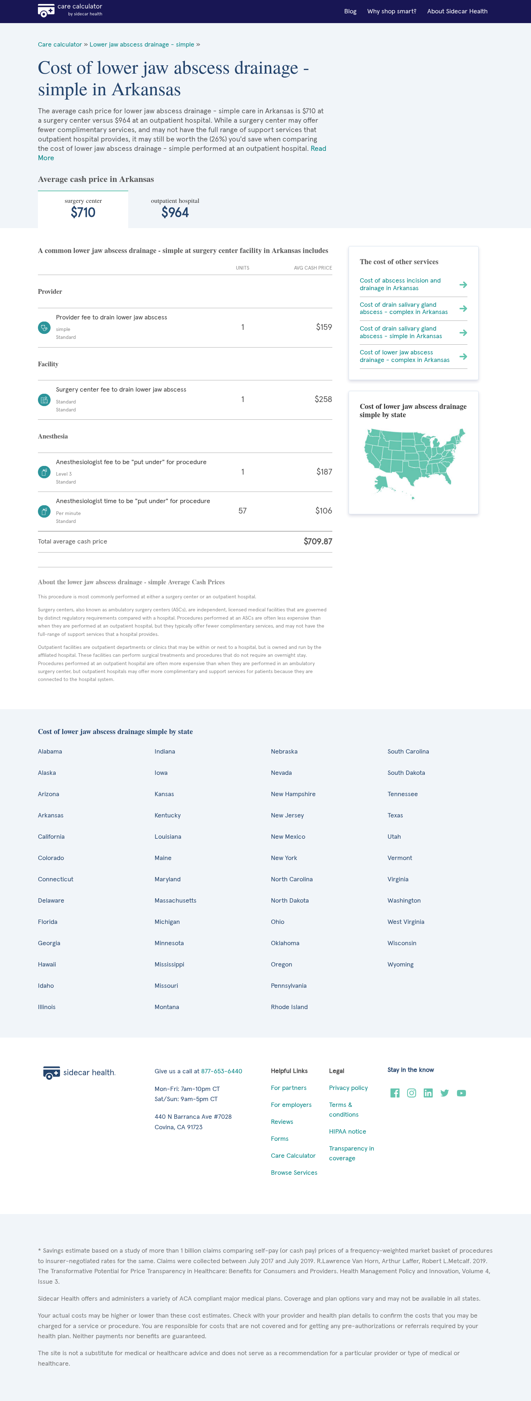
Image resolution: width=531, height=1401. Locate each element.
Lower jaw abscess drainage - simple (142, 45)
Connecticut (55, 879)
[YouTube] (461, 1095)
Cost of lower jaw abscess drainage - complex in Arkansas (405, 356)
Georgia (49, 943)
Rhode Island (289, 1007)
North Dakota (290, 901)
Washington (404, 901)
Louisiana (168, 837)
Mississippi (169, 964)
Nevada (281, 773)
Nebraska (284, 751)
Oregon (281, 964)
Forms (280, 1139)
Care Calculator (293, 1156)
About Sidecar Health (457, 11)
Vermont (400, 858)
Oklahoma (285, 943)
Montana (167, 1007)
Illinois (47, 1007)
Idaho (46, 986)
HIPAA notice (347, 1132)
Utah (394, 837)
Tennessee (403, 794)
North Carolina (292, 879)
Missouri (166, 986)
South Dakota (406, 773)
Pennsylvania (289, 986)
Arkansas (51, 815)
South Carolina (408, 751)
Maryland (168, 879)
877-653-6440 (221, 1071)
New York (284, 858)
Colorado (51, 858)
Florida (47, 922)
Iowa (161, 773)
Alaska (47, 773)
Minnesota (169, 943)
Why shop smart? (391, 11)
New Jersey (287, 815)
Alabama (50, 751)
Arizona (48, 794)
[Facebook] (395, 1095)
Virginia (398, 879)
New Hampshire (293, 794)
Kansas (164, 794)
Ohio (277, 922)
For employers (291, 1105)
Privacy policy (348, 1088)
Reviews (282, 1122)
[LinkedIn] (428, 1095)
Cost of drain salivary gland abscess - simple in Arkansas (401, 333)
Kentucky (168, 815)
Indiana (165, 751)
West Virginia (406, 922)
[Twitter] (444, 1095)
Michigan (167, 922)
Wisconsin (402, 943)
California (51, 837)
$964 (175, 208)
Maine (163, 858)
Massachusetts (176, 901)
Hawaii (47, 964)
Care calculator (60, 45)
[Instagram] (411, 1095)
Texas (395, 815)
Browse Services (294, 1173)
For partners (289, 1088)
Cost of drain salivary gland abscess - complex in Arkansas (404, 309)
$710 (83, 208)
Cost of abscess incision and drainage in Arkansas (400, 285)
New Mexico (288, 837)
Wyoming (401, 964)
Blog (350, 11)
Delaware (51, 901)
